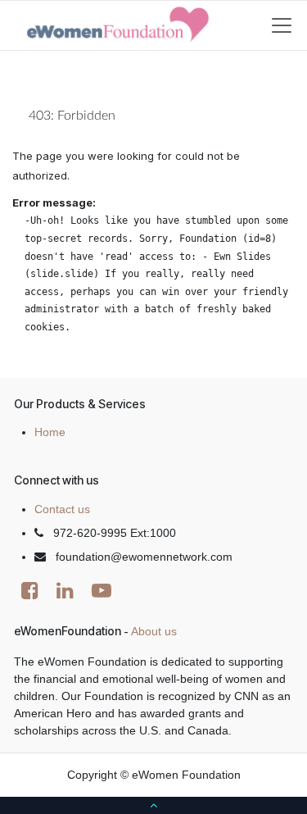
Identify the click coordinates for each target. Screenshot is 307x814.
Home (49, 432)
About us (154, 631)
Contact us (62, 509)
